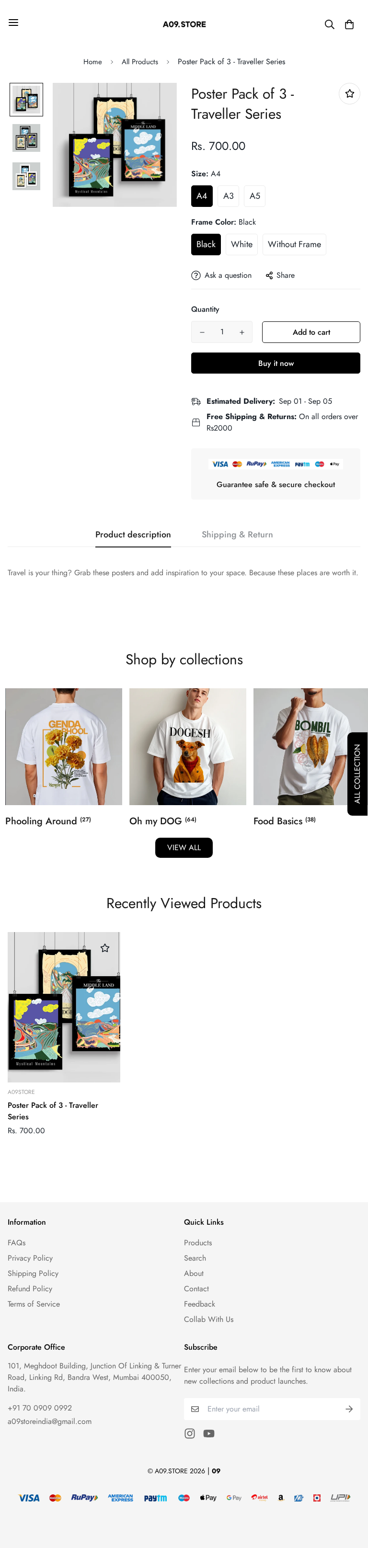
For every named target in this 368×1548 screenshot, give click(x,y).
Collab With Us (208, 1319)
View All (184, 847)
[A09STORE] (184, 24)
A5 (255, 196)
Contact (196, 1288)
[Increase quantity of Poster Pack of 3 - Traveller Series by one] (241, 332)
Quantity (205, 309)
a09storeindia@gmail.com (50, 1421)
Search (195, 1257)
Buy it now (276, 363)
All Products (140, 62)
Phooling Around (48, 821)
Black (206, 244)
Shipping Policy (33, 1273)
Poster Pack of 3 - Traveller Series (53, 1111)
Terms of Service (34, 1303)
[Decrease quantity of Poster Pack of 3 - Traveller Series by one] (202, 332)
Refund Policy (30, 1288)
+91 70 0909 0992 (40, 1407)
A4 (201, 196)
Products (198, 1242)
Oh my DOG (162, 821)
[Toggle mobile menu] (13, 22)
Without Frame (294, 244)
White (242, 244)
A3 (228, 196)
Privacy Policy (30, 1257)
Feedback (199, 1303)
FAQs (16, 1242)
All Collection (357, 774)
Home (92, 62)
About (194, 1273)
